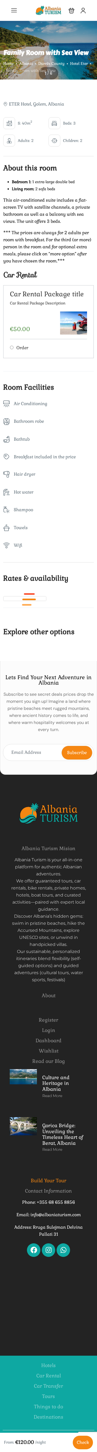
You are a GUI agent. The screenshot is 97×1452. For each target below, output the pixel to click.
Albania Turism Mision (48, 848)
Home (8, 63)
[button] (71, 10)
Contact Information (48, 1191)
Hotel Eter (79, 63)
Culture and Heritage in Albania (56, 1083)
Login (48, 1030)
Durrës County (51, 63)
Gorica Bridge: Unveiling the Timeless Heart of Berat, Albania (62, 1134)
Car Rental (48, 1375)
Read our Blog (48, 1061)
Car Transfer (48, 1386)
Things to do (48, 1406)
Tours (48, 1396)
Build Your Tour (48, 1180)
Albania (26, 63)
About (49, 995)
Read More (52, 1095)
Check (83, 1442)
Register (48, 1020)
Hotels (48, 1365)
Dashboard (48, 1040)
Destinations (48, 1417)
